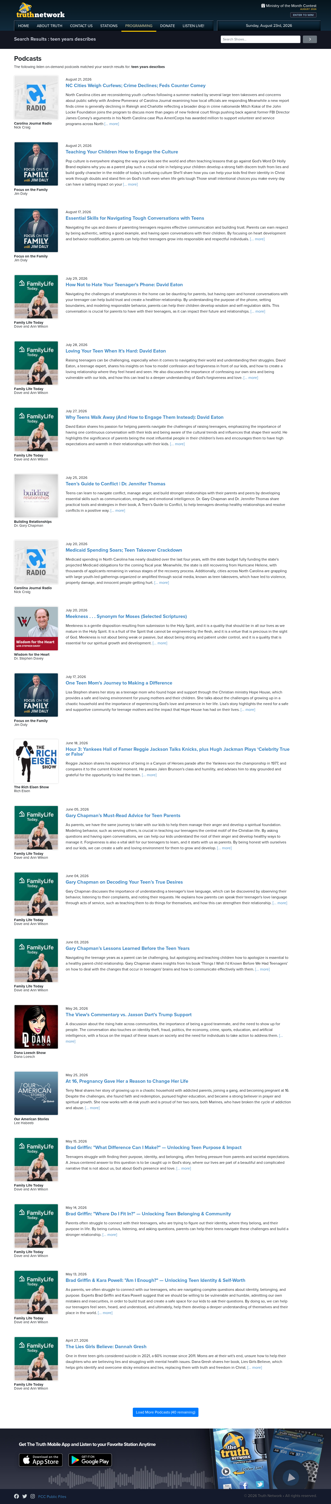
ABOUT (49, 26)
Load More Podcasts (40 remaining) (165, 1412)
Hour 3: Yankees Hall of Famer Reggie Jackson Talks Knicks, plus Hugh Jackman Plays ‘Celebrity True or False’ (178, 751)
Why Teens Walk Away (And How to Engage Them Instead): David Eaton (145, 417)
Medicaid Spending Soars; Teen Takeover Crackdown (124, 550)
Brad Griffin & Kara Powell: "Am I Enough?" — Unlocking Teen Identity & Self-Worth (155, 1280)
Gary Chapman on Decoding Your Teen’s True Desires (124, 882)
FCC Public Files (52, 1496)
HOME (23, 26)
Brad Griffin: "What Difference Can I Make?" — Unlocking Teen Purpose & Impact (154, 1148)
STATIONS (109, 26)
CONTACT (81, 26)
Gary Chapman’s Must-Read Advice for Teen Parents (123, 816)
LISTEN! (193, 26)
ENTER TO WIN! (303, 15)
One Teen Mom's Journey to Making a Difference (119, 683)
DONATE (167, 26)
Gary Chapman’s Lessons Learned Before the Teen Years (128, 948)
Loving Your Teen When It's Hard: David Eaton (116, 351)
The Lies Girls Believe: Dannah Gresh (106, 1347)
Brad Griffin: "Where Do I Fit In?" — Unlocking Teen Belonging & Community (148, 1214)
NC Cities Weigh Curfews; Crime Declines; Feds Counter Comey (135, 86)
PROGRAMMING (138, 26)
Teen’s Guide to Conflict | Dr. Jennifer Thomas (116, 484)
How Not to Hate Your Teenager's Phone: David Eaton (124, 285)
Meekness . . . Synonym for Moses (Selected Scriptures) (126, 616)
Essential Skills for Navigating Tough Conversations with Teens (135, 218)
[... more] (111, 123)
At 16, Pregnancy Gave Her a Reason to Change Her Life (127, 1081)
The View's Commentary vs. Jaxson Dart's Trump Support (129, 1015)
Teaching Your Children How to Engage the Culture (122, 152)
